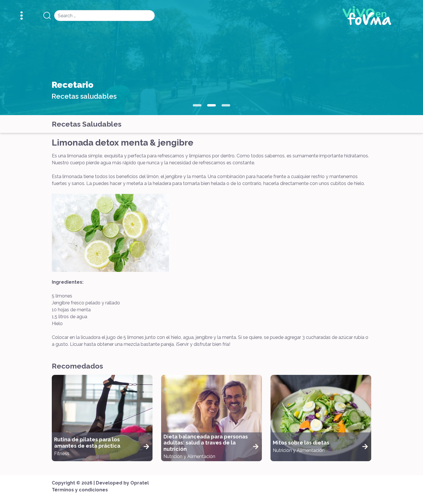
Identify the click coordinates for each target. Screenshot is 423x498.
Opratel (139, 483)
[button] (197, 105)
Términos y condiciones (80, 490)
